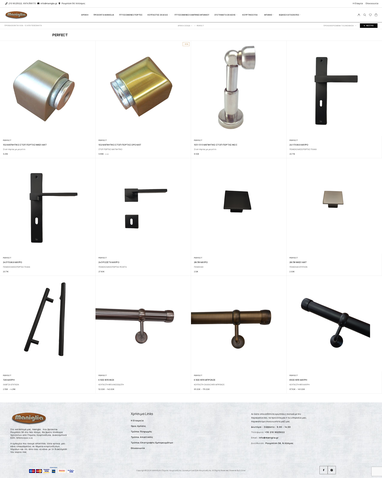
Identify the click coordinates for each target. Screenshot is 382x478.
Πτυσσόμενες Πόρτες (131, 15)
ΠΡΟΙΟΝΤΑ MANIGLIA (104, 15)
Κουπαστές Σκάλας (158, 15)
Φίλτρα (370, 25)
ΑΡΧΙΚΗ (84, 15)
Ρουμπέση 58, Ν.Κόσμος (73, 3)
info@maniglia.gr (49, 3)
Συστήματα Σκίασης (225, 15)
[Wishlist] (370, 15)
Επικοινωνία (372, 3)
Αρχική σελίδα (184, 26)
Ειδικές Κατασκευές (289, 15)
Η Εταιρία (358, 3)
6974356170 (29, 3)
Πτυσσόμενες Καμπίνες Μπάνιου (192, 15)
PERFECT (7, 140)
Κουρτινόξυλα (250, 15)
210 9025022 (15, 3)
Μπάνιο (268, 15)
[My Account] (359, 15)
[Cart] (376, 15)
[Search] (365, 15)
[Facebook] (324, 470)
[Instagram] (332, 470)
